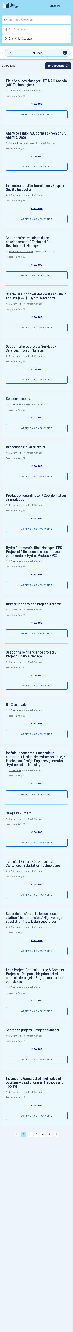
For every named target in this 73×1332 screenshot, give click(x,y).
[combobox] (40, 20)
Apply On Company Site (36, 114)
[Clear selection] (67, 38)
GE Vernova (15, 90)
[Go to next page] (56, 1134)
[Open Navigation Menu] (68, 6)
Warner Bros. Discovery (21, 143)
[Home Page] (12, 6)
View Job (37, 104)
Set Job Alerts (55, 65)
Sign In (54, 6)
